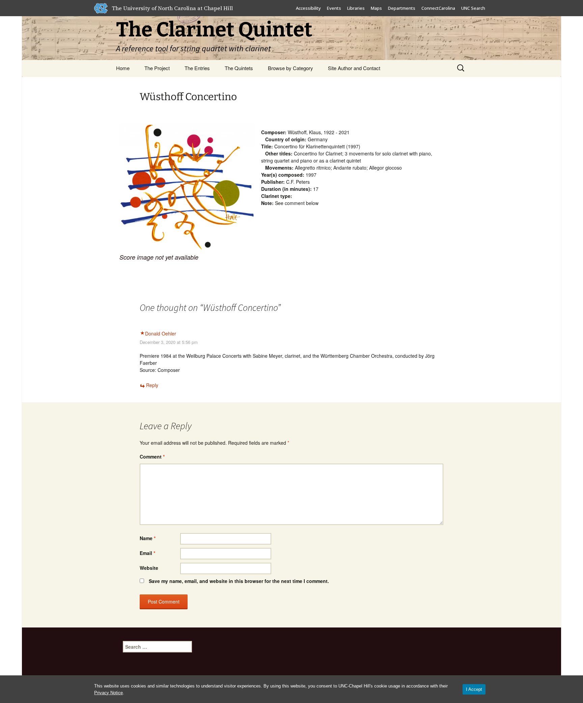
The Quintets (239, 67)
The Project (157, 67)
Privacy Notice (108, 692)
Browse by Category (290, 67)
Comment (152, 456)
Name (148, 538)
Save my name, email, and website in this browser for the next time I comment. (239, 581)
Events (334, 8)
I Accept (474, 689)
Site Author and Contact (354, 67)
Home (123, 67)
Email (147, 553)
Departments (401, 8)
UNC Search (473, 8)
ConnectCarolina (438, 8)
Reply (152, 385)
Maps (376, 8)
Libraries (356, 8)
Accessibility (308, 8)
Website (149, 567)
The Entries (197, 67)
